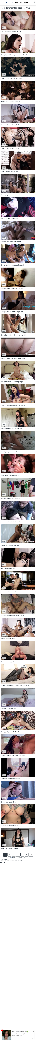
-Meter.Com (17, 2)
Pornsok (2, 862)
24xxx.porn (3, 859)
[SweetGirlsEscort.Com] (18, 857)
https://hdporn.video (17, 861)
